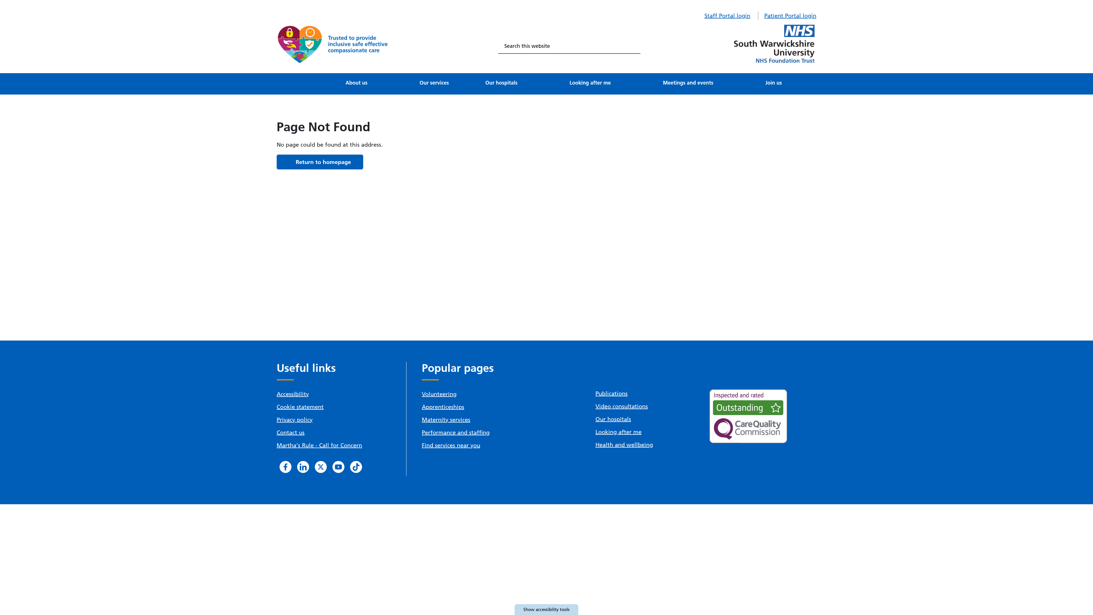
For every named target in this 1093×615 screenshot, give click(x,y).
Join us (773, 82)
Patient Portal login (790, 15)
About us (356, 82)
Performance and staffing (456, 432)
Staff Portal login (727, 15)
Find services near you (451, 445)
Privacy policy (295, 419)
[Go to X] (321, 467)
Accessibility (293, 394)
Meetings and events (688, 82)
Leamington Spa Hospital (321, 75)
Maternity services (446, 419)
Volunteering (439, 394)
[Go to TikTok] (356, 467)
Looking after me (590, 82)
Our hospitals (501, 82)
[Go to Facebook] (285, 467)
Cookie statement (300, 406)
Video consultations (621, 406)
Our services (434, 82)
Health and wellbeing (624, 444)
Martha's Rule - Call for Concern (319, 445)
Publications (611, 393)
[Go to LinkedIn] (303, 467)
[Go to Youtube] (338, 467)
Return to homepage (323, 162)
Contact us (291, 432)
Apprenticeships (443, 406)
